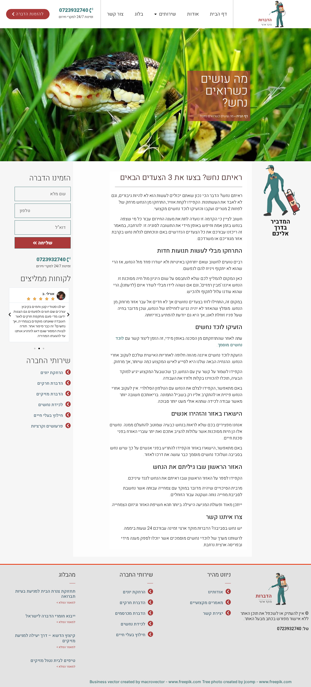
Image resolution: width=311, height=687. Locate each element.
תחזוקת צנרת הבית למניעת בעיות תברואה (45, 594)
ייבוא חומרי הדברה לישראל (50, 616)
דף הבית (218, 14)
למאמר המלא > (65, 602)
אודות (193, 14)
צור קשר (115, 14)
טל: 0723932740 (293, 628)
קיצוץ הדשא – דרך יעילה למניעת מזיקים (45, 638)
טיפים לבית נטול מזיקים (52, 660)
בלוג (139, 14)
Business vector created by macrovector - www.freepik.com (145, 681)
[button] (76, 10)
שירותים (167, 14)
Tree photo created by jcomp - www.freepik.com (247, 681)
